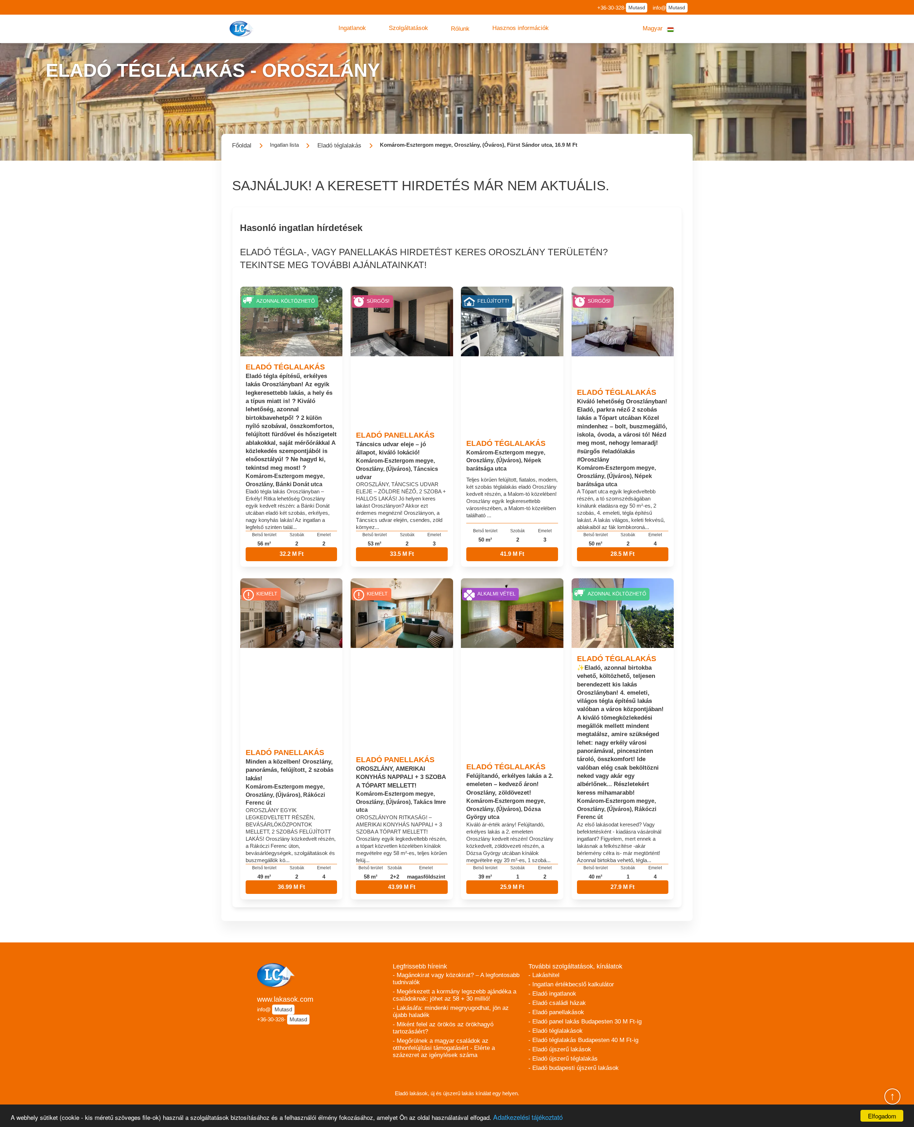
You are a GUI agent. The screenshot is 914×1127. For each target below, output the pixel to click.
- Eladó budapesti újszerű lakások (573, 1068)
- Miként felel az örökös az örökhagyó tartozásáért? (443, 1028)
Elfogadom (882, 1115)
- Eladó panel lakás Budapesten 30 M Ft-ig (585, 1021)
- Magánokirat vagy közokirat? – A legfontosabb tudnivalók (456, 979)
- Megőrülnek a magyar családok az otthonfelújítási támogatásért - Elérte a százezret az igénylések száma (444, 1047)
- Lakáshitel (543, 975)
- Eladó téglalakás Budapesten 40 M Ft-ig (583, 1040)
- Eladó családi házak (557, 1003)
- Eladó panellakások (556, 1012)
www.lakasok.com (285, 999)
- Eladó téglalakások (555, 1030)
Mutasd (636, 7)
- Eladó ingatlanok (552, 993)
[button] (352, 28)
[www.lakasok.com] (242, 29)
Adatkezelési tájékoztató (528, 1117)
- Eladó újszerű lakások (559, 1049)
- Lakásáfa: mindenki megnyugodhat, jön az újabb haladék (451, 1011)
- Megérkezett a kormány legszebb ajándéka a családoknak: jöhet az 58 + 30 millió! (454, 995)
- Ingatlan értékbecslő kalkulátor (571, 984)
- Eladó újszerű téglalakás (563, 1058)
